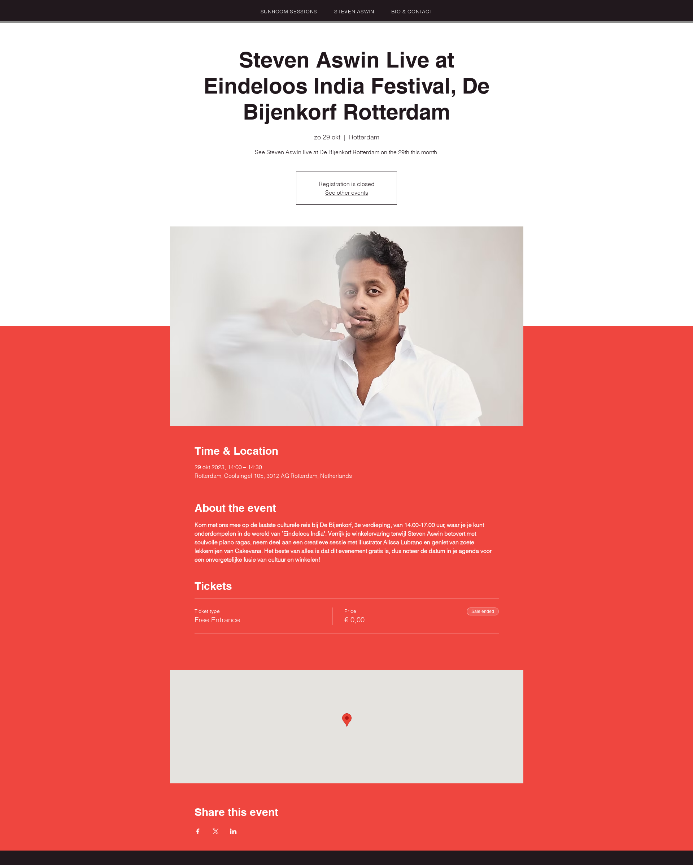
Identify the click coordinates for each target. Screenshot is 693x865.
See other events (346, 192)
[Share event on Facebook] (198, 831)
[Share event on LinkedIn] (233, 831)
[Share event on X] (215, 831)
